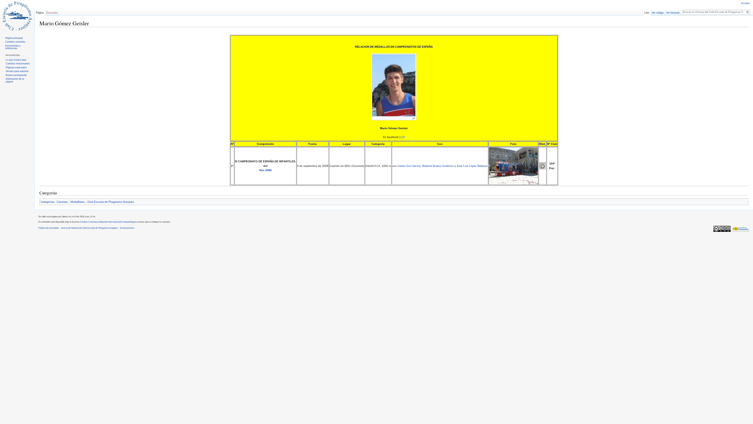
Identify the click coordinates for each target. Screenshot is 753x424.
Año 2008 (265, 170)
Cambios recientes (15, 41)
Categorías (47, 201)
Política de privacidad (48, 228)
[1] (400, 137)
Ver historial (672, 12)
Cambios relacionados (18, 63)
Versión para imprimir (17, 71)
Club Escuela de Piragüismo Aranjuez (110, 201)
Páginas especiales (16, 67)
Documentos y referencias (13, 47)
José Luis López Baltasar (472, 165)
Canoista (62, 201)
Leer (646, 12)
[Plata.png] (542, 165)
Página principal (14, 38)
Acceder (745, 3)
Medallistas (78, 201)
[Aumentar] (413, 118)
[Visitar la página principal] (17, 15)
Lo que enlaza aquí (16, 59)
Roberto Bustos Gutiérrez (438, 165)
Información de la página (15, 80)
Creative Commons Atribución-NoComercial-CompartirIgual (108, 222)
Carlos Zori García (408, 165)
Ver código (658, 12)
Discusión (51, 12)
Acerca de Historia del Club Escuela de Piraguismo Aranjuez (89, 228)
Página (40, 12)
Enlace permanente (16, 75)
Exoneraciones (127, 228)
